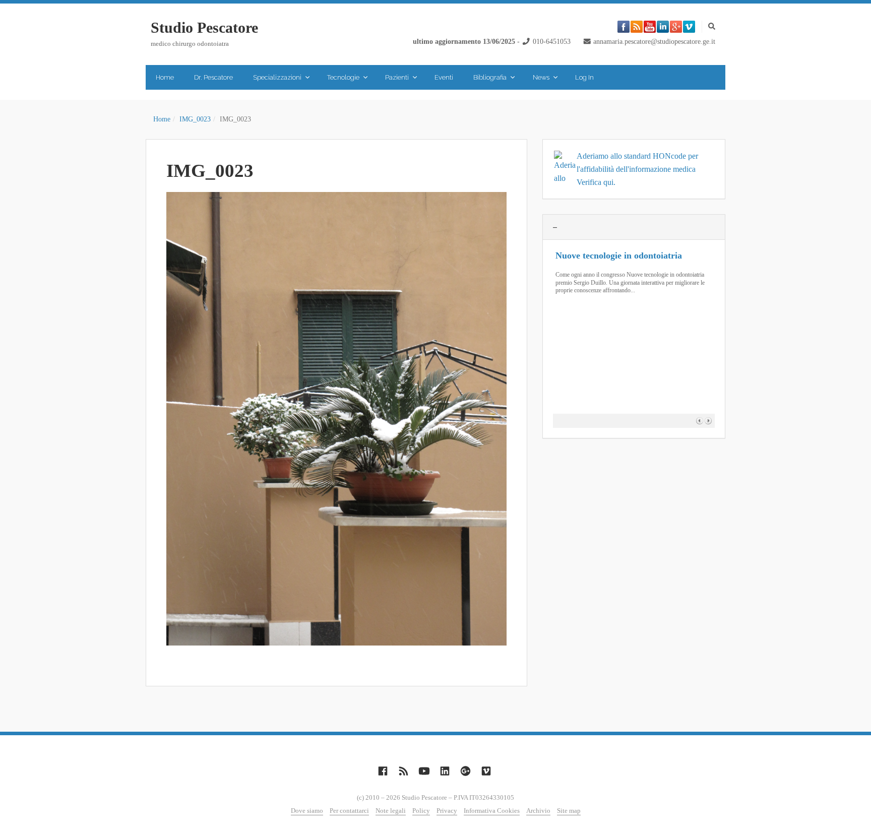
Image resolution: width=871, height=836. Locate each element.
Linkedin (663, 27)
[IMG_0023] (336, 419)
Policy (421, 810)
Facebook (623, 27)
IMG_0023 (195, 119)
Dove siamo (307, 810)
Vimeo (689, 27)
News (541, 77)
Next (708, 420)
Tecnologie (343, 77)
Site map (569, 810)
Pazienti (397, 77)
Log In (584, 77)
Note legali (391, 810)
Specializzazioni (277, 77)
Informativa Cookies (492, 810)
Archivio (538, 810)
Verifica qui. (596, 182)
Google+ (676, 27)
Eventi (443, 77)
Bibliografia (490, 77)
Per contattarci (349, 810)
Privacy (447, 810)
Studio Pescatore (204, 27)
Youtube (650, 27)
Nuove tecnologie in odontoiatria (618, 255)
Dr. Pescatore (213, 77)
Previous (699, 420)
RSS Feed (637, 27)
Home (165, 77)
